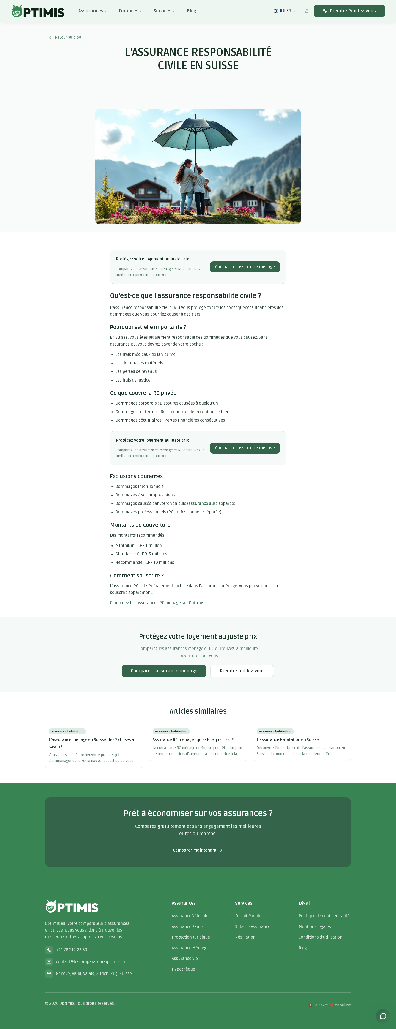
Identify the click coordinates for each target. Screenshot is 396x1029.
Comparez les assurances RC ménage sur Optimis (157, 602)
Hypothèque (183, 969)
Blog (191, 11)
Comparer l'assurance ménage (245, 266)
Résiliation (245, 937)
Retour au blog (68, 37)
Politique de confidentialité (324, 915)
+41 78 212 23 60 (71, 949)
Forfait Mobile (248, 915)
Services (162, 11)
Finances (128, 11)
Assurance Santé (187, 926)
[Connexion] (307, 11)
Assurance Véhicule (190, 915)
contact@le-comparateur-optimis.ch (90, 961)
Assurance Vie (185, 958)
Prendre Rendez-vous (353, 11)
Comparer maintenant (195, 850)
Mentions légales (315, 926)
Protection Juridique (191, 937)
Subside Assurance (252, 926)
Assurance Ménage (189, 947)
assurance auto (203, 503)
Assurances (90, 11)
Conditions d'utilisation (320, 937)
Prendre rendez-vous (242, 671)
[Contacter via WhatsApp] (383, 1016)
